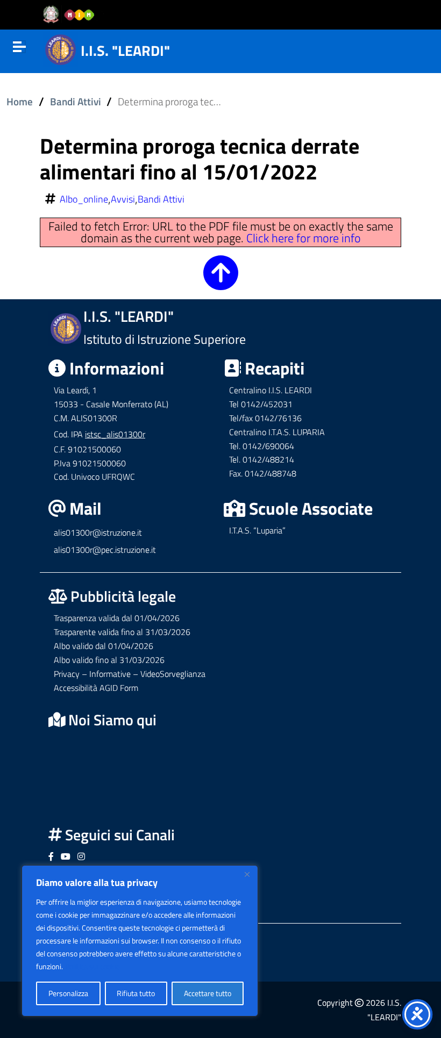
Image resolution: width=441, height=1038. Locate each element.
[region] (140, 941)
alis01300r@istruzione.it (98, 532)
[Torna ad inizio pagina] (220, 281)
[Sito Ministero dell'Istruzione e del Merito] (72, 15)
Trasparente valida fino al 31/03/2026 (122, 631)
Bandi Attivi (75, 101)
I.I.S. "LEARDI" (125, 50)
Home (19, 101)
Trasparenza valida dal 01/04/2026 (117, 617)
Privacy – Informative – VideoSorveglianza (129, 673)
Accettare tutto (207, 993)
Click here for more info (303, 238)
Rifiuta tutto (136, 993)
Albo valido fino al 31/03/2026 (109, 659)
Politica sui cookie (92, 966)
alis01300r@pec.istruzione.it (105, 549)
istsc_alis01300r (115, 434)
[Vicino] (246, 874)
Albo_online (84, 199)
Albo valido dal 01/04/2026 (103, 645)
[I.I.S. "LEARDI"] (60, 48)
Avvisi (123, 199)
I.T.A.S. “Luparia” (257, 530)
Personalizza (68, 993)
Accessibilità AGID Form (96, 687)
